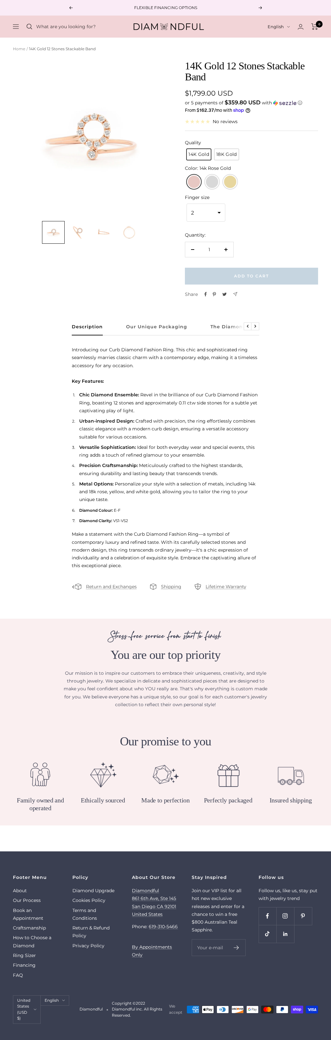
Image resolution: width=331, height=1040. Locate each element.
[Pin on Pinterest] (214, 294)
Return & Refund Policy (91, 932)
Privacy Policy (88, 946)
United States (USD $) (23, 1009)
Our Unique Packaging (156, 327)
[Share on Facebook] (205, 294)
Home (19, 48)
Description (87, 327)
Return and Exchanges (111, 587)
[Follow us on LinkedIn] (285, 934)
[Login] (301, 26)
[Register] (236, 947)
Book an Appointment (28, 914)
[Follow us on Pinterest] (303, 916)
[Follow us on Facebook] (267, 916)
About (20, 891)
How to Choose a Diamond (32, 941)
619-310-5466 (163, 926)
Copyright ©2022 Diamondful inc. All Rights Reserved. (137, 1009)
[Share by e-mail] (235, 294)
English (276, 26)
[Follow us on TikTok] (267, 934)
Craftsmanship (29, 928)
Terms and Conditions (84, 914)
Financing (24, 965)
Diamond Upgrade (93, 891)
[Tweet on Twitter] (224, 294)
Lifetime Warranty (226, 587)
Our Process (27, 900)
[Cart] (314, 26)
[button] (251, 102)
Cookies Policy (88, 900)
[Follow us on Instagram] (285, 916)
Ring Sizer (24, 955)
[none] (53, 232)
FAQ (18, 975)
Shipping (171, 587)
